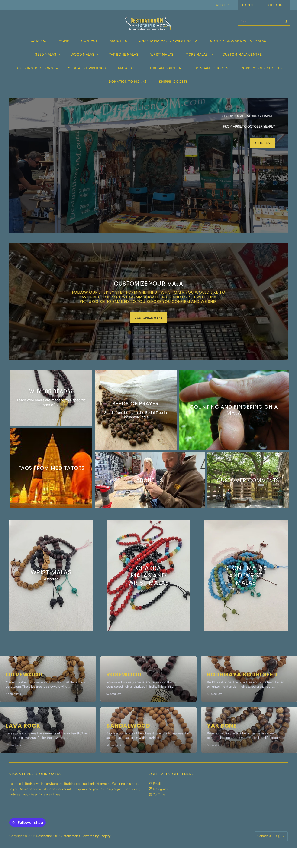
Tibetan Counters (167, 68)
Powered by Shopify (95, 836)
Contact (89, 41)
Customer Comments (248, 480)
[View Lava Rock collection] (48, 730)
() (249, 5)
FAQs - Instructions (34, 68)
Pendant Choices (212, 68)
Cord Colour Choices (261, 68)
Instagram (160, 789)
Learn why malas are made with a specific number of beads (51, 402)
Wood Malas (82, 54)
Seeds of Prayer (136, 403)
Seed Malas (45, 54)
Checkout (275, 5)
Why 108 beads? (51, 391)
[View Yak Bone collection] (249, 730)
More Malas (197, 54)
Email (156, 784)
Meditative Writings (87, 68)
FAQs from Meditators (51, 467)
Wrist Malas (162, 54)
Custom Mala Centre (242, 54)
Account (224, 5)
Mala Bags (128, 68)
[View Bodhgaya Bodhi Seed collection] (249, 679)
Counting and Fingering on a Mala (234, 409)
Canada (269, 836)
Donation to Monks (128, 82)
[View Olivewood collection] (48, 679)
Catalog (39, 41)
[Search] (285, 21)
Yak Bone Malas (123, 54)
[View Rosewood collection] (148, 679)
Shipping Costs (173, 82)
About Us (118, 41)
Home (64, 41)
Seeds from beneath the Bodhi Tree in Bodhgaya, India (135, 414)
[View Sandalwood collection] (148, 730)
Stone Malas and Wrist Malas (238, 41)
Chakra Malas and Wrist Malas (168, 41)
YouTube (158, 794)
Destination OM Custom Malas (58, 836)
